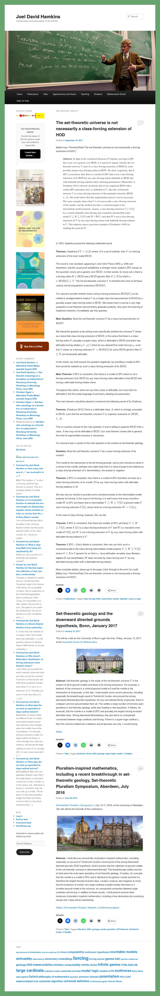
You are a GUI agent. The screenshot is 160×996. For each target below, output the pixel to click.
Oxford (33, 976)
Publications (32, 94)
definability (24, 958)
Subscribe (24, 852)
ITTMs (124, 965)
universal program (98, 981)
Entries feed (22, 819)
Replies (128, 753)
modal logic (90, 970)
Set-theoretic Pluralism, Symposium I (75, 805)
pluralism (111, 929)
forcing (81, 958)
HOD (98, 598)
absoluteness (21, 952)
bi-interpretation (34, 952)
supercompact (24, 981)
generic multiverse (129, 959)
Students (98, 94)
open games (22, 976)
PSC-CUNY (125, 976)
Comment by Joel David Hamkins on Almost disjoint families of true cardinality (29, 624)
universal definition (77, 981)
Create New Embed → (30, 154)
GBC (118, 959)
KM (135, 964)
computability (75, 952)
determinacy (38, 959)
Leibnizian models (52, 971)
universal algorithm (51, 981)
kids (130, 965)
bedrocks (81, 753)
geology (101, 753)
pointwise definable (89, 976)
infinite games (109, 964)
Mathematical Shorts (116, 94)
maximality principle (71, 970)
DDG (94, 753)
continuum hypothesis (97, 952)
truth (36, 981)
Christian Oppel (23, 392)
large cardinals (30, 970)
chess (63, 952)
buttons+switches (49, 952)
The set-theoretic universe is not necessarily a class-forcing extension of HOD (94, 128)
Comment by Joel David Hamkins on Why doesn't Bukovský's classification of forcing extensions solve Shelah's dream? (29, 659)
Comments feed (23, 822)
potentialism (109, 976)
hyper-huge (110, 753)
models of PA (107, 971)
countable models (123, 951)
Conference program (108, 907)
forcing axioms (97, 958)
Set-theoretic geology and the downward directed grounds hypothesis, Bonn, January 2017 (86, 619)
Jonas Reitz (106, 598)
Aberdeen (81, 929)
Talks (45, 94)
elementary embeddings (58, 959)
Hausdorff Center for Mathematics (79, 642)
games (109, 959)
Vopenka (123, 598)
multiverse (123, 970)
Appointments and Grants (64, 94)
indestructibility (43, 965)
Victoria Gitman (115, 981)
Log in (19, 816)
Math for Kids (23, 100)
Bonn (89, 753)
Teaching (85, 94)
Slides (59, 731)
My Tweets (20, 449)
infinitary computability (66, 965)
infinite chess (89, 965)
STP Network (122, 929)
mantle (116, 598)
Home (19, 94)
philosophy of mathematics (53, 976)
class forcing (89, 598)
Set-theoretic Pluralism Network (80, 907)
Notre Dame (137, 971)
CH (58, 952)
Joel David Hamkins (38, 16)
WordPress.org (23, 825)
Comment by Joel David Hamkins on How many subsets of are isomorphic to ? (30, 470)
